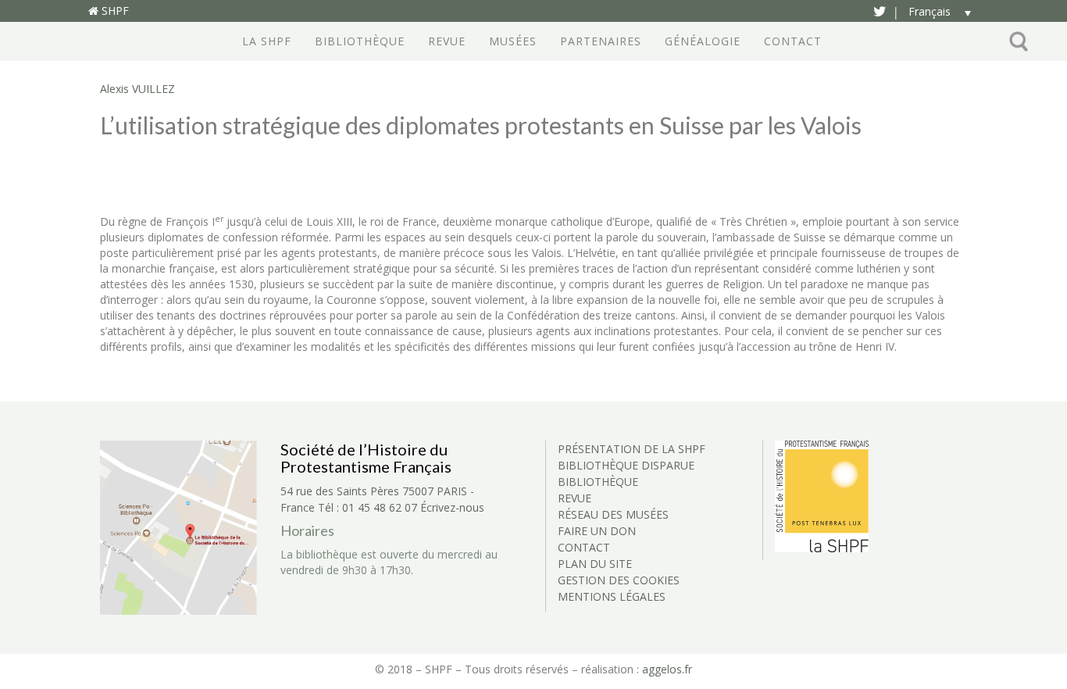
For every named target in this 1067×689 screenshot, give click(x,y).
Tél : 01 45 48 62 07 (367, 507)
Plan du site (595, 563)
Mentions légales (612, 596)
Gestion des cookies (619, 580)
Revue (447, 41)
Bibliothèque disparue (626, 465)
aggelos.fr (667, 669)
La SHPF (266, 41)
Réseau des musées (613, 514)
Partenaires (600, 41)
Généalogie (702, 41)
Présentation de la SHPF (631, 448)
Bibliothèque (360, 41)
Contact (793, 41)
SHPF (113, 10)
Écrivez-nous (452, 507)
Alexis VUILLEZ (137, 88)
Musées (513, 41)
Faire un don (597, 530)
